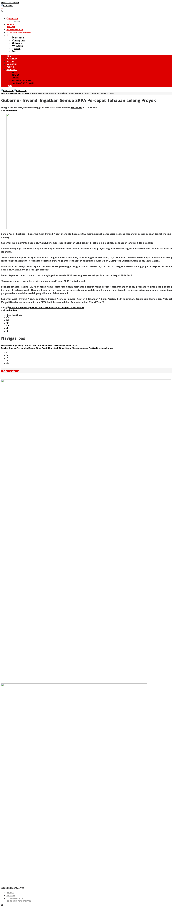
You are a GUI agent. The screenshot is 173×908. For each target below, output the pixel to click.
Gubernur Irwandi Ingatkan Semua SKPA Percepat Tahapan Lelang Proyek (46, 307)
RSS (16, 51)
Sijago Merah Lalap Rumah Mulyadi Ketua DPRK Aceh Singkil (39, 345)
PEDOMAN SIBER (14, 898)
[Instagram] (7, 320)
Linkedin (18, 43)
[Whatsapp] (7, 363)
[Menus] (2, 8)
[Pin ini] (7, 358)
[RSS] (7, 331)
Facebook (19, 37)
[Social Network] (7, 35)
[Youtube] (7, 325)
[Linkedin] (7, 323)
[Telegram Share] (7, 360)
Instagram (19, 40)
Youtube (18, 45)
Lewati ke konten (10, 2)
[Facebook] (7, 317)
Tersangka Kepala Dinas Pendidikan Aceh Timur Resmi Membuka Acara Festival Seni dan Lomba (57, 348)
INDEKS (10, 892)
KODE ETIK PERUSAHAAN (18, 900)
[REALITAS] (7, 5)
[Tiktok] (7, 328)
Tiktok (17, 48)
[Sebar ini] (6, 352)
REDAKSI (10, 895)
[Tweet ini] (7, 355)
